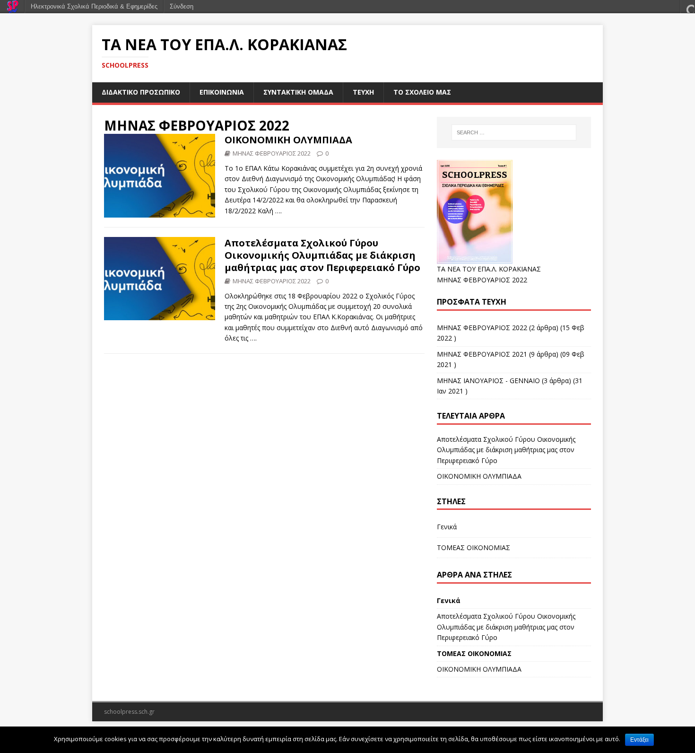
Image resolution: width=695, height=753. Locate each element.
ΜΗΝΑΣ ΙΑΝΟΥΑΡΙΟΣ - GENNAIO (488, 380)
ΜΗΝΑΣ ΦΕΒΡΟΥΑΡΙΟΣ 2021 (482, 354)
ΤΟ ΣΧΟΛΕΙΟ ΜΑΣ (422, 92)
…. (278, 210)
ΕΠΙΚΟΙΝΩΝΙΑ (222, 92)
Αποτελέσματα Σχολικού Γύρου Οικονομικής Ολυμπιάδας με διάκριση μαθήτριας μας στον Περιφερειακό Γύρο (322, 255)
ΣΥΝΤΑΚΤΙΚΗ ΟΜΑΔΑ (298, 92)
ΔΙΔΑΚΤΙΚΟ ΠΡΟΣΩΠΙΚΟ (141, 92)
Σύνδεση (181, 6)
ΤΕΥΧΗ (363, 92)
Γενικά (447, 526)
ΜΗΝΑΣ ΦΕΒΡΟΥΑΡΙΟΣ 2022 (196, 125)
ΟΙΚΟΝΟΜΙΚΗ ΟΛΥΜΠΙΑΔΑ (288, 139)
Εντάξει (639, 739)
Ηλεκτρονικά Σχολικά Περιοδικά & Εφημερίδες (94, 6)
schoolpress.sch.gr (129, 712)
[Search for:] (513, 132)
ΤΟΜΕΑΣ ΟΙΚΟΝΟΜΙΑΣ (473, 547)
